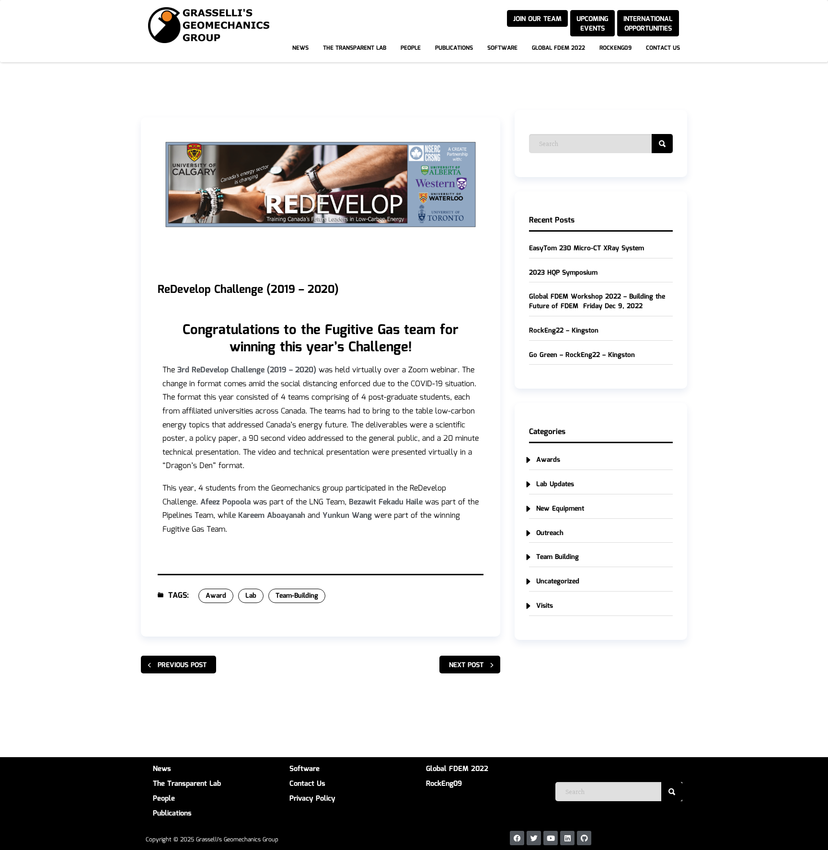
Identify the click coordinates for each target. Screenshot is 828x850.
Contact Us (663, 48)
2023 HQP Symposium (563, 273)
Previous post (182, 665)
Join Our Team (537, 19)
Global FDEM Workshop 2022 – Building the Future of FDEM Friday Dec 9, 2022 (597, 301)
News (300, 48)
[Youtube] (550, 838)
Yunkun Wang (347, 516)
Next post (466, 665)
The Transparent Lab (354, 48)
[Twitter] (534, 838)
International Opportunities (648, 24)
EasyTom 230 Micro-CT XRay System (586, 248)
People (411, 48)
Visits (544, 606)
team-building (297, 596)
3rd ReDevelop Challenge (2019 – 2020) (246, 370)
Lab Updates (555, 484)
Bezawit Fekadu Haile (386, 502)
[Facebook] (517, 838)
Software (502, 48)
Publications (454, 48)
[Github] (584, 838)
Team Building (557, 557)
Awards (548, 460)
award (216, 596)
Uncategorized (557, 581)
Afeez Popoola (225, 502)
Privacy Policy (312, 799)
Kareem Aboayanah (271, 516)
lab (250, 596)
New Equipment (560, 508)
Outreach (550, 533)
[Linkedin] (567, 838)
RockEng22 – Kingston (563, 330)
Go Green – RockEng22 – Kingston (582, 355)
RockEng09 (615, 48)
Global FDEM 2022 (558, 48)
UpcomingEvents (592, 24)
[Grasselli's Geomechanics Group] (141, 9)
